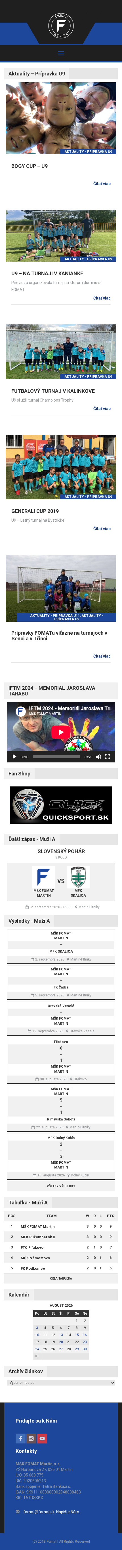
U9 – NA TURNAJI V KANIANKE (47, 273)
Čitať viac (102, 184)
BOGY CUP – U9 (29, 166)
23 (85, 1342)
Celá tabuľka (61, 1278)
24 (37, 1349)
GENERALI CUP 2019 (35, 511)
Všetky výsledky (61, 1186)
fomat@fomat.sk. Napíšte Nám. (51, 1512)
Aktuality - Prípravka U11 (55, 616)
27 (61, 1349)
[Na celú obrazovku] (107, 757)
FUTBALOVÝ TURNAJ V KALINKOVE (53, 391)
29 (77, 1349)
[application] (61, 732)
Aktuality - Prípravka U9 (88, 152)
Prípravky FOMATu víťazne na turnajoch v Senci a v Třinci (59, 635)
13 (61, 1335)
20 (61, 1342)
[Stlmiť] (98, 757)
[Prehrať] (14, 757)
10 (37, 1335)
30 (85, 1349)
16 (85, 1335)
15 (77, 1335)
